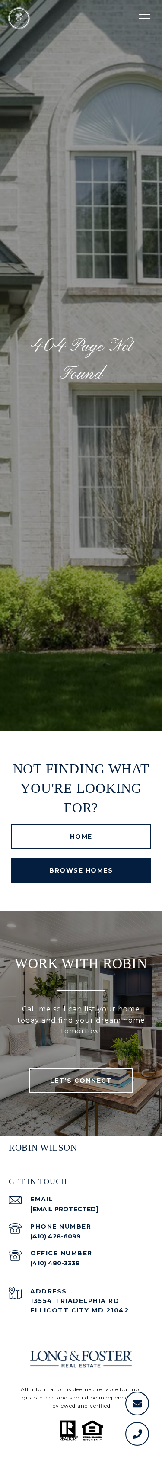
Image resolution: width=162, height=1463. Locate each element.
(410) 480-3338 (55, 1263)
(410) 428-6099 (55, 1236)
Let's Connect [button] (81, 1080)
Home (81, 837)
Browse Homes (81, 870)
